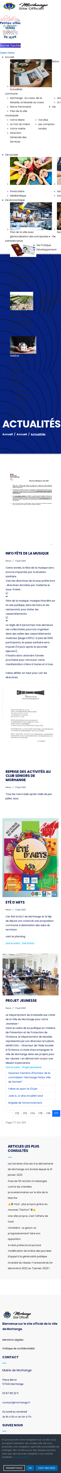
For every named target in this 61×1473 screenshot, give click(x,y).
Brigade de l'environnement (25, 1103)
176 (48, 1113)
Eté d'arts (15, 902)
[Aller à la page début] (7, 1111)
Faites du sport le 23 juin (22, 1089)
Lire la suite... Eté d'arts (20, 943)
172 (17, 1113)
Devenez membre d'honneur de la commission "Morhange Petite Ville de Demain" (29, 1077)
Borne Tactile (10, 45)
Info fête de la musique (27, 553)
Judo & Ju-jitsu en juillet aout (25, 1096)
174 (33, 1113)
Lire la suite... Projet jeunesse (23, 1067)
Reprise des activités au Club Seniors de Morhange (28, 775)
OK (30, 1468)
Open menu (7, 53)
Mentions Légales (12, 1340)
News (8, 560)
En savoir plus (21, 1457)
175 (41, 1113)
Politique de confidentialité (18, 1348)
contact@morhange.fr (16, 1402)
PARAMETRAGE (14, 1468)
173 (25, 1113)
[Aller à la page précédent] (11, 1111)
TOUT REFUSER (46, 1468)
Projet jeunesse (21, 1000)
